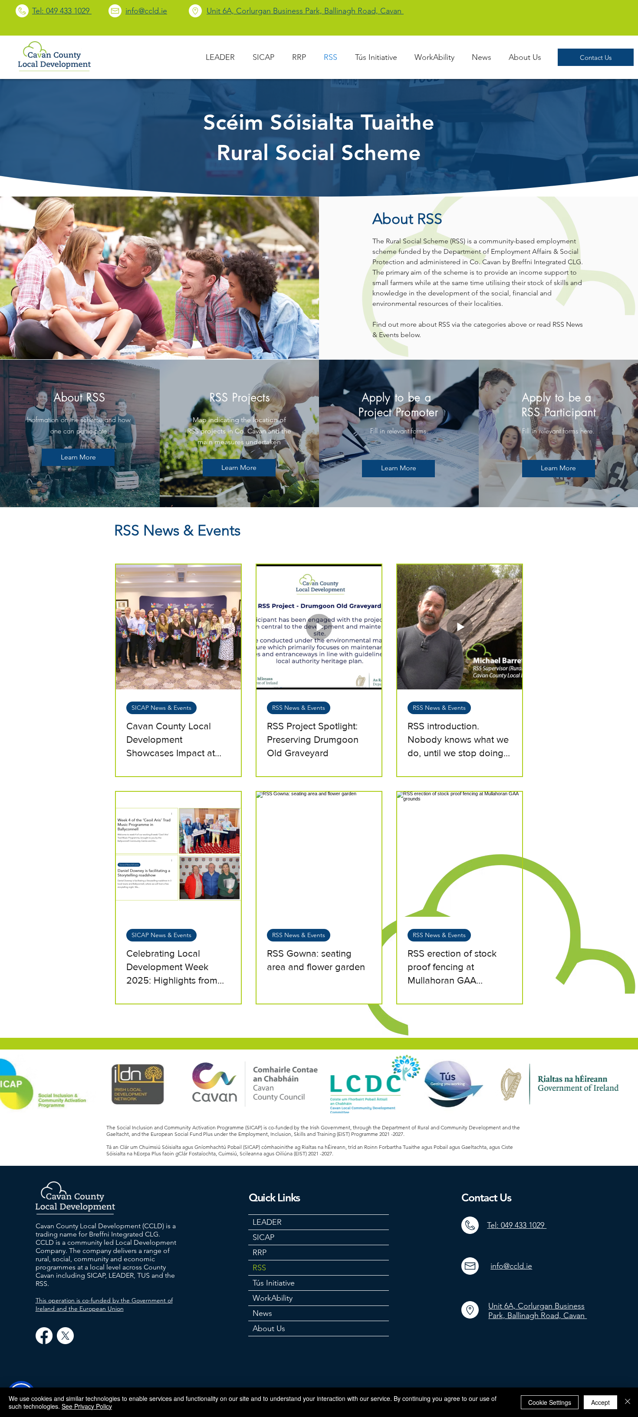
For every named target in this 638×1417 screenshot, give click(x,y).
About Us (269, 1328)
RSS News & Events (298, 708)
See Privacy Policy (87, 1406)
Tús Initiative (274, 1283)
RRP (259, 1252)
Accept (600, 1402)
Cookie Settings (549, 1402)
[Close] (627, 1402)
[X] (65, 1335)
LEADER (267, 1222)
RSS (259, 1268)
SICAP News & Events (161, 708)
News (262, 1313)
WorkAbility (273, 1298)
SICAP (263, 1237)
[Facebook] (44, 1335)
